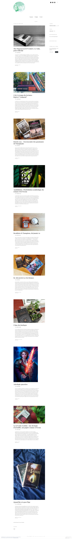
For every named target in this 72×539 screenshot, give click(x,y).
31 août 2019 (16, 111)
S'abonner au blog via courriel (54, 46)
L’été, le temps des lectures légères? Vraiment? (23, 96)
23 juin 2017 (16, 517)
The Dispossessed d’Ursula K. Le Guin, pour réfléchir (27, 50)
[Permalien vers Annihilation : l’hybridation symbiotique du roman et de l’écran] (29, 187)
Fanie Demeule (18, 386)
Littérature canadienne (17, 442)
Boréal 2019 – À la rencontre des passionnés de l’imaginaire (29, 143)
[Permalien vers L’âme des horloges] (29, 322)
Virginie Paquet (18, 52)
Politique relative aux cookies (15, 537)
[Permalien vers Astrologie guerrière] (26, 381)
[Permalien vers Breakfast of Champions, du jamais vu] (29, 230)
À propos (31, 17)
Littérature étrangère (16, 65)
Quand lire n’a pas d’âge (22, 502)
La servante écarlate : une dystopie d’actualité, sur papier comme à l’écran (27, 427)
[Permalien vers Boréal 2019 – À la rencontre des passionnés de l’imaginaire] (29, 139)
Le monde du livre (16, 158)
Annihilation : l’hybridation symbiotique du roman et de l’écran (29, 191)
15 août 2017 (16, 398)
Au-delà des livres (16, 206)
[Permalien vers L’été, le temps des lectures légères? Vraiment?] (29, 92)
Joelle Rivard (18, 145)
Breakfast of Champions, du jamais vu (27, 233)
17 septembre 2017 (16, 339)
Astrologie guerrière (21, 384)
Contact (40, 17)
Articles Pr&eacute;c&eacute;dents (19, 522)
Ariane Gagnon (18, 429)
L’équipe (36, 17)
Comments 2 (19, 111)
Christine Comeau (19, 193)
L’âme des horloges (20, 325)
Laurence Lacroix (19, 235)
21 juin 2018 (16, 247)
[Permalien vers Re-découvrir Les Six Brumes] (29, 275)
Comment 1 (18, 247)
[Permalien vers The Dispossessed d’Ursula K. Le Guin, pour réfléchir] (29, 46)
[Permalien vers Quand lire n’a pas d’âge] (29, 499)
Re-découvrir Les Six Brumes (24, 278)
